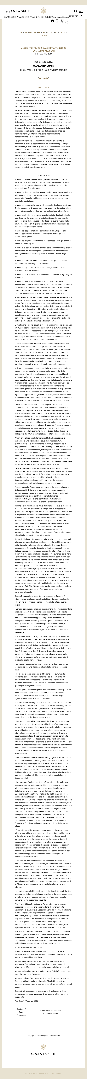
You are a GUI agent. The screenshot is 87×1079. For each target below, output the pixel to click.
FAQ (25, 1073)
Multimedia (43, 78)
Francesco (10, 17)
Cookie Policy (43, 1073)
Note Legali (33, 1073)
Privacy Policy (56, 1073)
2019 (27, 17)
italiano (74, 16)
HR (43, 32)
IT (48, 32)
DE (25, 32)
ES (35, 32)
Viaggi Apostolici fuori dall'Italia (49, 17)
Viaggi (21, 17)
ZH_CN (62, 32)
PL (52, 32)
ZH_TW (44, 35)
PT (56, 32)
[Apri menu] (80, 11)
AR (21, 32)
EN (30, 32)
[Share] (73, 23)
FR (39, 32)
